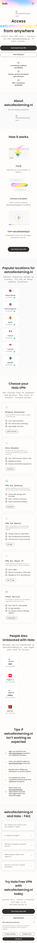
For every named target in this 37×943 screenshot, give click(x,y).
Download (10, 469)
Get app (9, 544)
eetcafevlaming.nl (21, 39)
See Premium (18, 54)
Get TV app (10, 580)
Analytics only (27, 934)
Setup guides (11, 618)
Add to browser (12, 431)
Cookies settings (10, 934)
